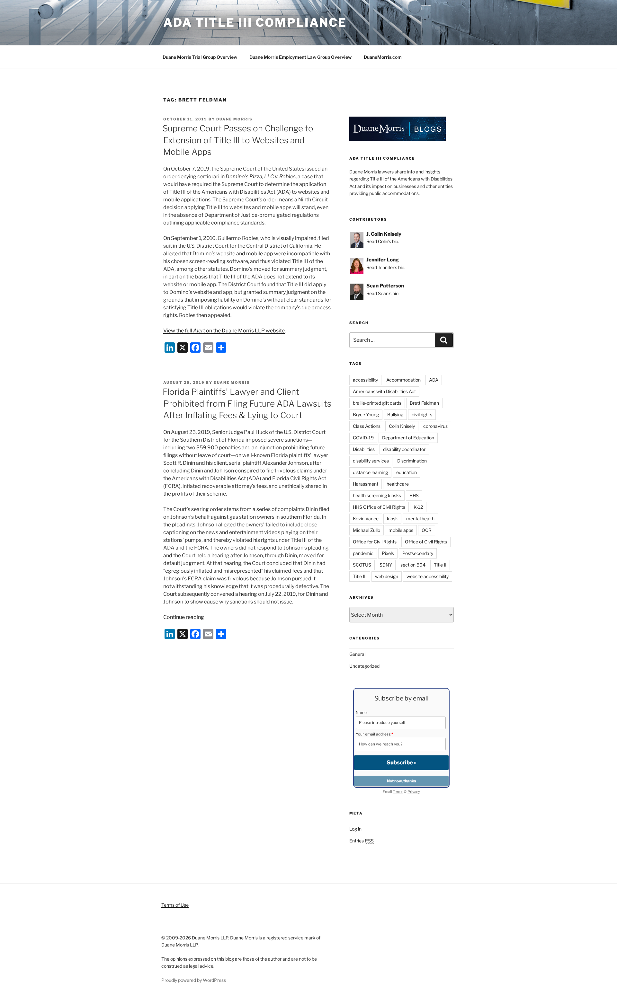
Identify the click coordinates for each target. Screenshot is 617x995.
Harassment (365, 484)
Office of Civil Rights (426, 541)
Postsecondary (417, 553)
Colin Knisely (402, 426)
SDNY (386, 565)
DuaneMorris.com (383, 57)
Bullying (395, 414)
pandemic (363, 553)
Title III (360, 576)
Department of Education (408, 437)
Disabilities (364, 449)
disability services (371, 460)
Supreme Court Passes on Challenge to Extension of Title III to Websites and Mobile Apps (238, 140)
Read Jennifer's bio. (385, 267)
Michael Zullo (366, 530)
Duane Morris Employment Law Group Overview (300, 57)
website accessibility (428, 576)
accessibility (365, 380)
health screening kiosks (377, 495)
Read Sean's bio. (382, 293)
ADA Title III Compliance (255, 22)
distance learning (370, 472)
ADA (433, 380)
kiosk (392, 518)
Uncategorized (364, 666)
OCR (427, 530)
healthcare (398, 484)
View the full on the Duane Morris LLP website (224, 331)
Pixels (388, 553)
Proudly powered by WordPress (193, 980)
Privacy (413, 791)
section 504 (412, 565)
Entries (361, 840)
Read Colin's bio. (382, 241)
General (357, 654)
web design (386, 576)
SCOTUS (362, 565)
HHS (414, 495)
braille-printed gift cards (377, 403)
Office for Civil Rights (375, 541)
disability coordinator (404, 449)
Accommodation (403, 380)
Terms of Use (175, 905)
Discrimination (412, 460)
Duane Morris (234, 119)
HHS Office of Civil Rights (379, 507)
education (406, 472)
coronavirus (435, 426)
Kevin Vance (366, 518)
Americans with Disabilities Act (384, 391)
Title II (440, 565)
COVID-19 (363, 437)
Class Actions (366, 426)
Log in (355, 829)
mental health (420, 518)
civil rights (422, 414)
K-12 (418, 507)
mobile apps (401, 530)
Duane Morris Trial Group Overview (200, 57)
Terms (398, 791)
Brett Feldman (424, 403)
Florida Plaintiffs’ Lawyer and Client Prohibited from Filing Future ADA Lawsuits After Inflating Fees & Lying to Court (247, 403)
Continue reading (183, 617)
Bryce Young (366, 414)
